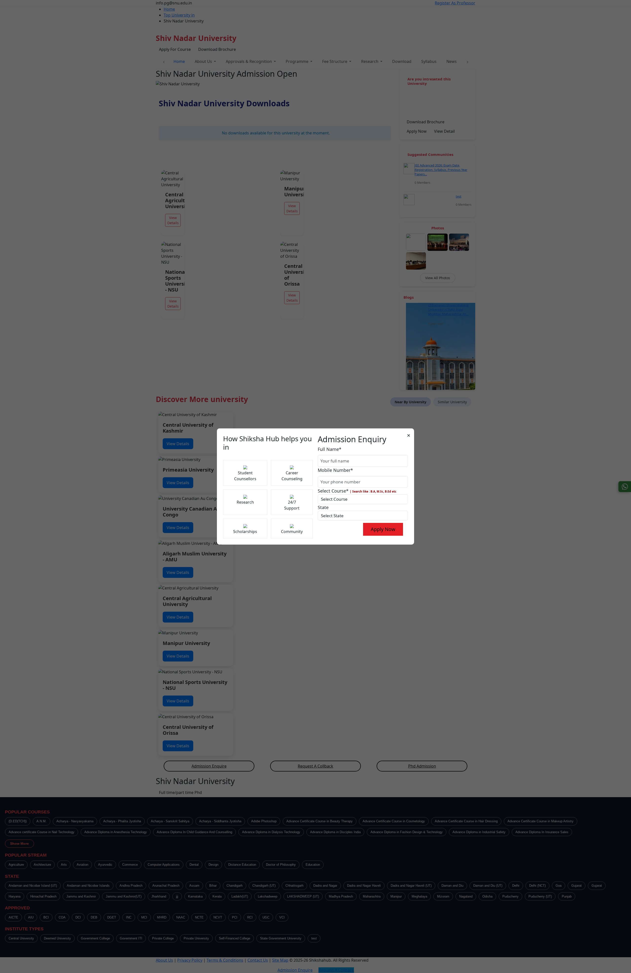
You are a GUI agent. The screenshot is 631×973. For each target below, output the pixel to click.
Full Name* (329, 449)
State (323, 507)
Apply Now (383, 529)
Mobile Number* (335, 470)
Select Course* (357, 491)
